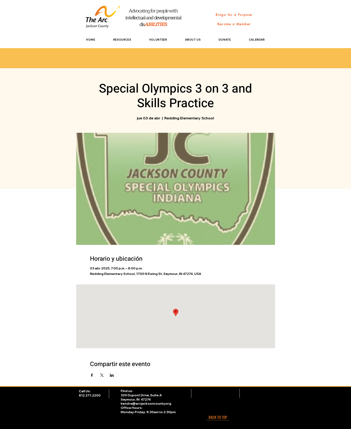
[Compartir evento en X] (102, 375)
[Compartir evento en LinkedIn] (112, 375)
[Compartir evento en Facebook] (92, 375)
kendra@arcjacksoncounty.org (146, 403)
